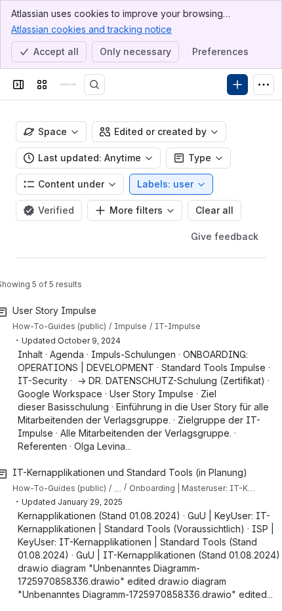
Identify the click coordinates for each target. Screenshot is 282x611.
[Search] (94, 84)
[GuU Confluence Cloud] (68, 84)
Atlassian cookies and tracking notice (91, 29)
